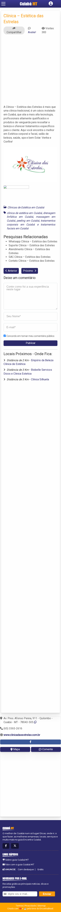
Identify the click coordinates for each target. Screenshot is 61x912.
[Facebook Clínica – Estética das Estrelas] (30, 742)
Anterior (12, 270)
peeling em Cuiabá (28, 220)
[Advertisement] (30, 71)
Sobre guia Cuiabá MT (17, 860)
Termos (19, 906)
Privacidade (30, 906)
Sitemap (42, 906)
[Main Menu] (3, 3)
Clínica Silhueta (40, 379)
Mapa (16, 749)
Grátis (40, 869)
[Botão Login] (51, 4)
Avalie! (32, 32)
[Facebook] (6, 846)
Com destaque (26, 869)
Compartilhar (14, 32)
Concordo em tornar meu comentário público (30, 336)
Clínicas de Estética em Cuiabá (25, 207)
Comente (47, 749)
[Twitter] (15, 846)
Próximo (28, 270)
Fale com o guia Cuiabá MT (19, 864)
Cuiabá (28, 3)
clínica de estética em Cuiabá (24, 213)
